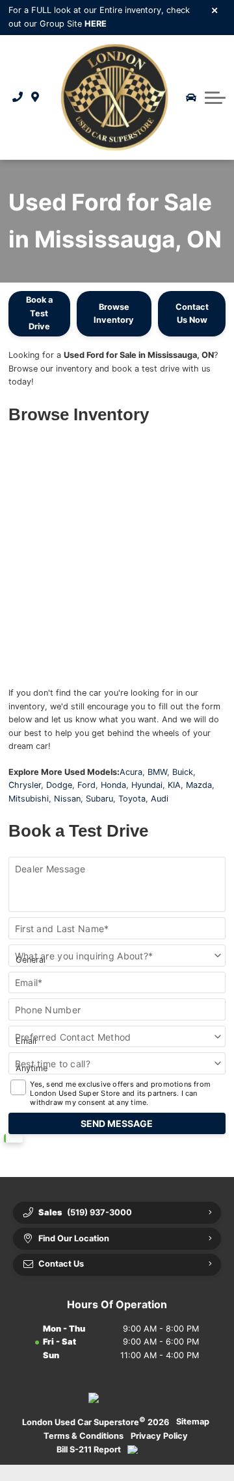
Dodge (59, 785)
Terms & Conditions (84, 1436)
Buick (182, 772)
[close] (215, 10)
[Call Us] (17, 97)
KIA (174, 785)
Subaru (99, 799)
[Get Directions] (35, 97)
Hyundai (146, 785)
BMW (157, 772)
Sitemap (192, 1421)
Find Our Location (73, 1238)
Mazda (199, 785)
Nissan (67, 799)
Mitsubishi (28, 799)
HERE (95, 24)
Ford (86, 785)
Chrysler (24, 785)
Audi (159, 799)
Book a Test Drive (39, 313)
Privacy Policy (159, 1436)
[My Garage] (191, 97)
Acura (131, 772)
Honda (113, 785)
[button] (215, 97)
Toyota (132, 799)
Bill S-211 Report (89, 1449)
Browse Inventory (114, 313)
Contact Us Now (192, 313)
